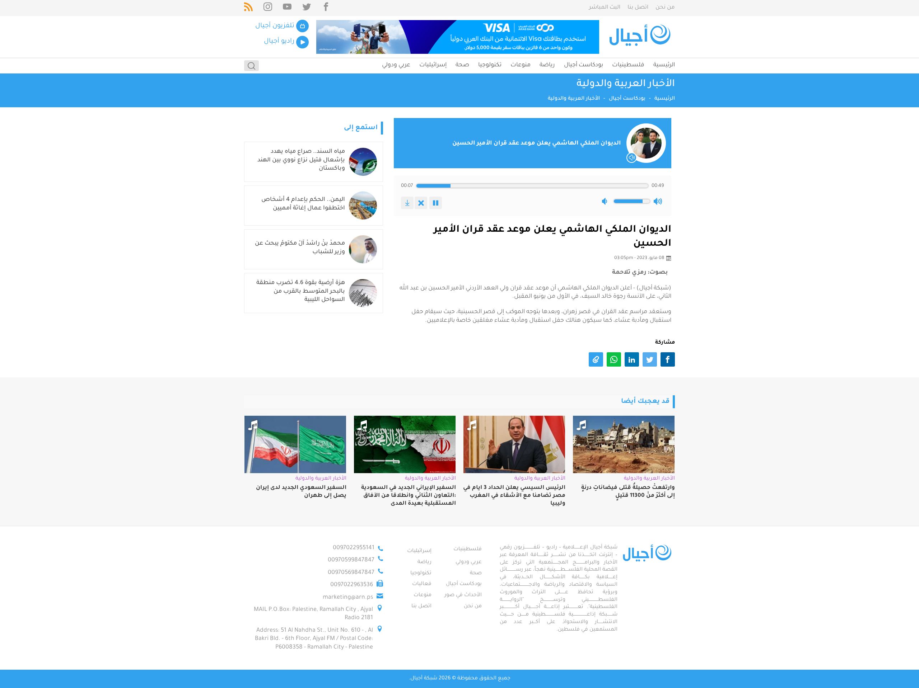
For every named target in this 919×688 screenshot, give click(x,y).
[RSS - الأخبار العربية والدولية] (248, 8)
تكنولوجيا (490, 65)
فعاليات (421, 584)
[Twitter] (306, 8)
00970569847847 (351, 573)
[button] (606, 201)
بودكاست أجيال (583, 65)
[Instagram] (267, 8)
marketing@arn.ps (348, 597)
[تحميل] (407, 203)
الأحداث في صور (463, 595)
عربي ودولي (396, 65)
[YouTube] (287, 8)
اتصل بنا (638, 8)
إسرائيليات (433, 65)
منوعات (520, 65)
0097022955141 (353, 548)
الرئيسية (664, 65)
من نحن (665, 8)
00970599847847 (351, 560)
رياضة (547, 65)
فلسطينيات (628, 65)
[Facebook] (326, 8)
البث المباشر (604, 8)
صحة (462, 65)
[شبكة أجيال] (641, 37)
